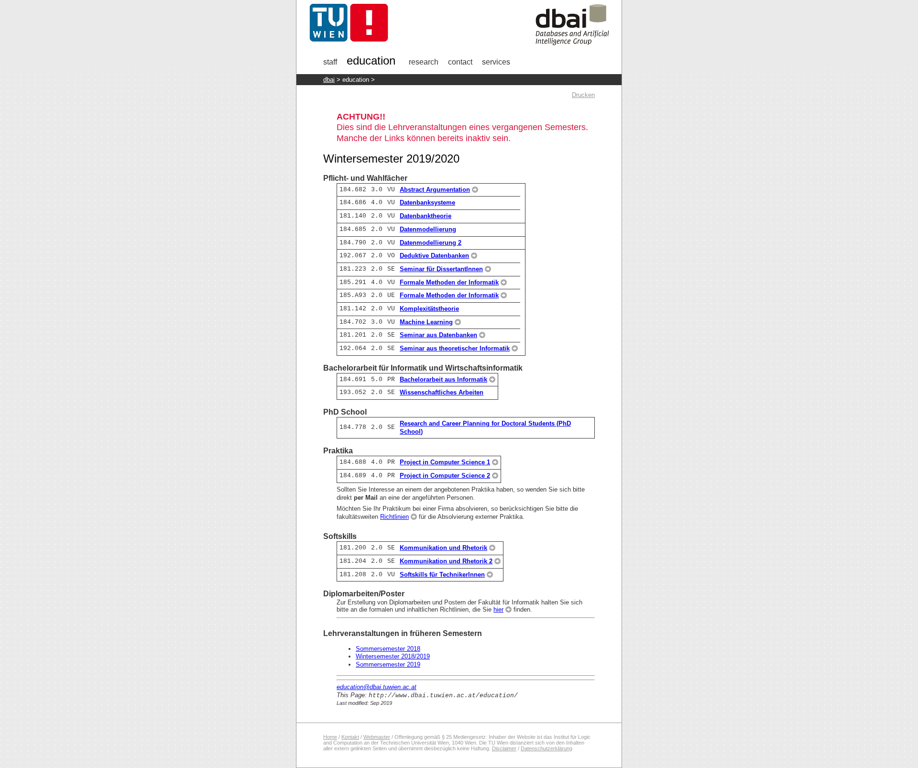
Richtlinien (394, 516)
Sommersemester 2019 (388, 664)
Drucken (583, 95)
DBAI (329, 79)
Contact (460, 62)
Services (496, 62)
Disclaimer (504, 748)
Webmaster (376, 737)
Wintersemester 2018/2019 (393, 656)
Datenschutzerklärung (546, 748)
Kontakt (350, 737)
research (423, 62)
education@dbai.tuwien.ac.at (376, 687)
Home (330, 737)
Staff (330, 62)
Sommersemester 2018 (388, 648)
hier (498, 609)
